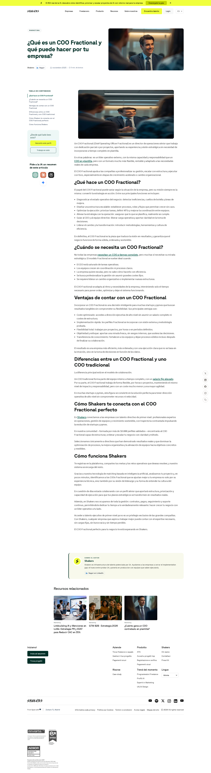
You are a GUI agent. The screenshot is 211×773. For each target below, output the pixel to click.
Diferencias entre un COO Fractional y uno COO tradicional (42, 113)
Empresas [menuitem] (69, 11)
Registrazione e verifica (147, 660)
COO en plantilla (83, 161)
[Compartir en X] (205, 373)
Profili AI (140, 678)
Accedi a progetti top (146, 656)
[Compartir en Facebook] (205, 386)
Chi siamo (166, 652)
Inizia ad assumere (37, 654)
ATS (138, 652)
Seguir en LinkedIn (96, 573)
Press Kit (165, 660)
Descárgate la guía (156, 3)
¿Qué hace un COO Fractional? (41, 96)
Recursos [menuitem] (114, 11)
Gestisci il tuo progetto (122, 656)
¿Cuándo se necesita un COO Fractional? (40, 100)
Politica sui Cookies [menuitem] (105, 710)
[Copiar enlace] (205, 399)
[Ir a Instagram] (205, 393)
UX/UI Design (142, 687)
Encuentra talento (151, 11)
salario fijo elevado (163, 379)
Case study (117, 674)
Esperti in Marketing (145, 683)
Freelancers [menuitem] (84, 11)
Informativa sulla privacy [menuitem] (85, 710)
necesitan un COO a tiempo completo (117, 254)
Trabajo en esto (43, 150)
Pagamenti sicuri (119, 660)
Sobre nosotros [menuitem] (131, 11)
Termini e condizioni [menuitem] (123, 710)
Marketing (34, 30)
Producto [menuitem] (100, 11)
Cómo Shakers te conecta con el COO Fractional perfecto (41, 119)
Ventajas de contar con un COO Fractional (41, 107)
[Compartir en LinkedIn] (205, 380)
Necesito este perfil (43, 143)
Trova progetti (36, 661)
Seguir (41, 68)
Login (168, 11)
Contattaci (166, 656)
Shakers (81, 417)
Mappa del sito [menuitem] (153, 710)
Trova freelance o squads (123, 652)
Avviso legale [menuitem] (139, 710)
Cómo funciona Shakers (38, 124)
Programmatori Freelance (147, 674)
